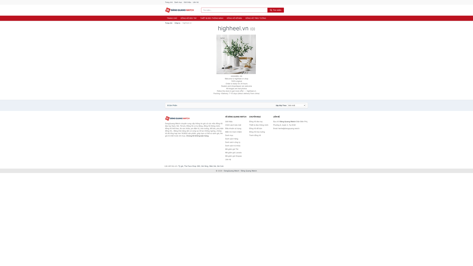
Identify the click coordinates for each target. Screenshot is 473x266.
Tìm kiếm (276, 10)
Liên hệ (196, 2)
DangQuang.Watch (231, 171)
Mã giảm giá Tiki (231, 149)
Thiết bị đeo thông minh (211, 18)
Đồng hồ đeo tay (189, 18)
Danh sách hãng (231, 139)
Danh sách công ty (232, 142)
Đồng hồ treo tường (256, 18)
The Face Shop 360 (192, 166)
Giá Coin (220, 166)
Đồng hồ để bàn (234, 18)
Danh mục (178, 2)
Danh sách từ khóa (232, 146)
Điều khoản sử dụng (233, 128)
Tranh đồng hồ (255, 135)
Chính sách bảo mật (233, 125)
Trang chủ (169, 2)
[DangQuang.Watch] (179, 10)
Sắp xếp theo (281, 105)
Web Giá (212, 166)
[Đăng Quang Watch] (177, 118)
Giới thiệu (187, 2)
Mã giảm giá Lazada (233, 152)
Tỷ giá (180, 166)
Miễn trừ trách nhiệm (233, 132)
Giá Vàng (204, 166)
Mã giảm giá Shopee (233, 156)
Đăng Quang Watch (249, 171)
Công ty (177, 23)
